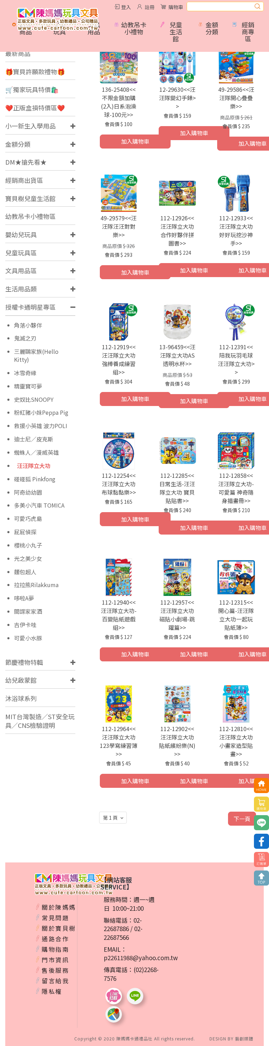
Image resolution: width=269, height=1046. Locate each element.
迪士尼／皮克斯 (33, 439)
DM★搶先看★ (26, 161)
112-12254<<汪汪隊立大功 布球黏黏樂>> (119, 483)
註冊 (149, 7)
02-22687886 (123, 924)
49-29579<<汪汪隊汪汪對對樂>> (119, 226)
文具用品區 (21, 270)
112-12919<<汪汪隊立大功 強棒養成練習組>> (119, 359)
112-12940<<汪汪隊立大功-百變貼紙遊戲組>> (119, 615)
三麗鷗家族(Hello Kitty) (36, 355)
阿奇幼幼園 (28, 492)
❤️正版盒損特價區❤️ (35, 107)
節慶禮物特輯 (24, 662)
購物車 (175, 7)
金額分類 (17, 144)
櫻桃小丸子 (28, 545)
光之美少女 (28, 559)
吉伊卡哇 (25, 625)
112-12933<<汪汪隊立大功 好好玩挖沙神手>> (236, 230)
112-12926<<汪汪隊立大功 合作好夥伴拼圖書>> (177, 230)
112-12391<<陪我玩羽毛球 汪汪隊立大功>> (236, 359)
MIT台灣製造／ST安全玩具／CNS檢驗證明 (40, 721)
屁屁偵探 (25, 532)
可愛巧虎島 (28, 519)
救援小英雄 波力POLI (40, 426)
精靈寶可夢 (28, 386)
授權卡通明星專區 (30, 306)
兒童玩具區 (21, 252)
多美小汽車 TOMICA (39, 505)
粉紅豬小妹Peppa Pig (41, 412)
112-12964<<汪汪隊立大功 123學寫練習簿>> (118, 741)
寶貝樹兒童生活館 (30, 198)
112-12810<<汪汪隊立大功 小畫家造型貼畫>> (236, 741)
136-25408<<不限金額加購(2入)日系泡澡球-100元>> (118, 102)
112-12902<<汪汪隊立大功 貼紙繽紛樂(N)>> (177, 741)
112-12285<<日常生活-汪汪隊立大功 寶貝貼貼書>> (177, 488)
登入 (126, 7)
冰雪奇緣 (25, 373)
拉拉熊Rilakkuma (36, 585)
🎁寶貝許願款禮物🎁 (35, 71)
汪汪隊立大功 (33, 466)
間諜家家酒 (28, 611)
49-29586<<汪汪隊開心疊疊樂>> (236, 97)
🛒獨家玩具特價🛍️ (31, 89)
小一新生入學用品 (30, 125)
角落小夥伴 (28, 325)
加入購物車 (135, 141)
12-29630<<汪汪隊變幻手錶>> (177, 97)
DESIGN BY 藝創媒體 (231, 1038)
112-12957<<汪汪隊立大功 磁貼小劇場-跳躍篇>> (177, 615)
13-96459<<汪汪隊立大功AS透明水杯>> (177, 355)
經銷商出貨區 (24, 180)
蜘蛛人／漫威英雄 (36, 452)
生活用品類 (21, 288)
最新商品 (17, 53)
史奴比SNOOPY (34, 399)
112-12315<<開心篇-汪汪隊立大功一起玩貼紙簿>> (236, 615)
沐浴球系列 (21, 698)
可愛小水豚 (28, 638)
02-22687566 (123, 932)
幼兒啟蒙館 (21, 679)
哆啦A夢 (24, 598)
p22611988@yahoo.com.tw (141, 957)
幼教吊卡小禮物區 (30, 216)
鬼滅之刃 (25, 338)
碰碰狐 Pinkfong (34, 479)
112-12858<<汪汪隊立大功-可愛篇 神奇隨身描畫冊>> (236, 488)
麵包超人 (25, 572)
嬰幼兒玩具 (21, 234)
